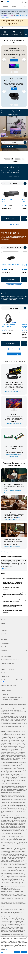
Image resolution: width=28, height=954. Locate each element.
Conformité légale (6, 690)
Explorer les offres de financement (12, 546)
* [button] (7, 487)
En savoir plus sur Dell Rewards (11, 519)
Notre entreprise (5, 643)
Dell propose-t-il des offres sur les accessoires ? (11, 588)
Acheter (14, 88)
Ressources (4, 650)
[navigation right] (25, 183)
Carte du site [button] (4, 630)
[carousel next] (24, 59)
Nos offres (4, 639)
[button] (22, 2)
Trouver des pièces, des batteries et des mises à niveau (13, 455)
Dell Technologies (6, 656)
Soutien (3, 623)
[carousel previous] (4, 59)
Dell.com (19, 517)
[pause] (11, 72)
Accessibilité (4, 694)
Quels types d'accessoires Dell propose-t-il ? (13, 578)
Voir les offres (14, 60)
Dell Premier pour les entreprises (10, 660)
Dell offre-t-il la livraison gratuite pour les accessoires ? (12, 611)
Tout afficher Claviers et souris (14, 284)
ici (18, 783)
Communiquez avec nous (8, 627)
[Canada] (2, 28)
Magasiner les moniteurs (13, 423)
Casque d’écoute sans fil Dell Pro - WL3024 (8, 325)
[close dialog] (26, 20)
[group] (14, 59)
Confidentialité (5, 676)
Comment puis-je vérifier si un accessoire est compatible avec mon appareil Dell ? (12, 583)
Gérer (2, 952)
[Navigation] (2, 2)
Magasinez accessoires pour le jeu (13, 391)
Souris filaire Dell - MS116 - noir (10, 264)
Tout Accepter (23, 952)
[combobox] (14, 6)
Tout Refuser (16, 952)
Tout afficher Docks (14, 224)
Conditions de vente (6, 673)
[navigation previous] (2, 183)
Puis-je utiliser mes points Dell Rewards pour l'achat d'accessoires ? (12, 606)
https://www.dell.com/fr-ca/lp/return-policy (13, 891)
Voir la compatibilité (14, 176)
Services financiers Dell (7, 663)
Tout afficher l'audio (14, 349)
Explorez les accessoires (14, 147)
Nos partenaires (5, 647)
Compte (3, 620)
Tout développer (5, 551)
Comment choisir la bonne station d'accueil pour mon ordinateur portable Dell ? (13, 600)
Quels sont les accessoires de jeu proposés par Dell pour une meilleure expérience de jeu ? (13, 594)
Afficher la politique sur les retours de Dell (12, 491)
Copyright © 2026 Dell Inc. (8, 669)
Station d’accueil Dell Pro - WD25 (9, 200)
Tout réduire (14, 551)
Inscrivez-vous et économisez (7, 15)
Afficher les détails (10, 218)
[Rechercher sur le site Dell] (25, 6)
